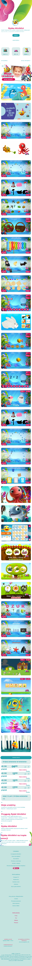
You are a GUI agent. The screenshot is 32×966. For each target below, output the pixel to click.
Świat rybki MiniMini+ (16, 886)
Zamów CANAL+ (16, 905)
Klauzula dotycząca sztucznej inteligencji (16, 865)
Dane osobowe (16, 903)
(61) (5, 54)
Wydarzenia (16, 879)
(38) (16, 54)
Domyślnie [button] (27, 60)
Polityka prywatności (16, 901)
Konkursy (16, 884)
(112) (27, 54)
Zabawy (16, 920)
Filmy (16, 915)
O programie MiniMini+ (16, 854)
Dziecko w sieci (16, 881)
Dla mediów (16, 858)
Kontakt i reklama (16, 863)
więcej (16, 35)
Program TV (16, 877)
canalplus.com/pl (8, 939)
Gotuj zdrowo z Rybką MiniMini (16, 896)
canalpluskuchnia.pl (8, 944)
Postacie (16, 922)
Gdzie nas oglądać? (16, 856)
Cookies (16, 898)
